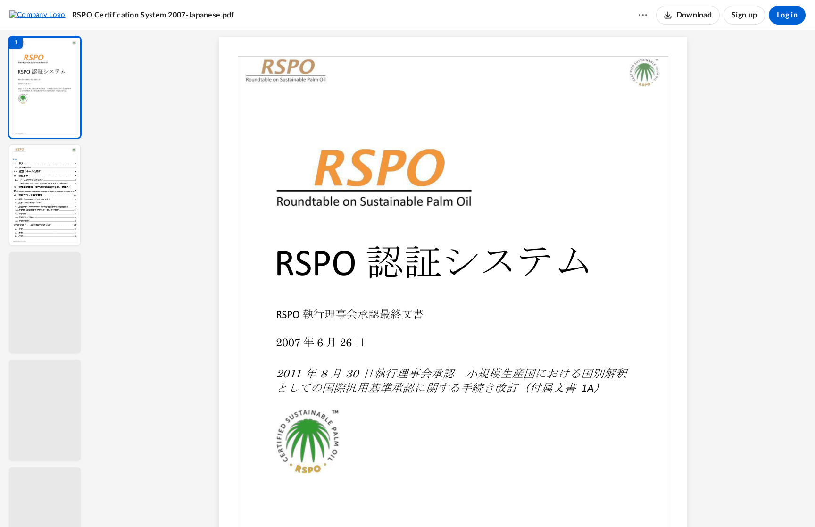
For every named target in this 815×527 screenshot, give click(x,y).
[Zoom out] (453, 504)
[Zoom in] (485, 504)
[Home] (37, 14)
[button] (44, 87)
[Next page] (434, 504)
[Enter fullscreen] (539, 503)
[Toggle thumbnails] (366, 503)
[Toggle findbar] (383, 503)
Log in (787, 15)
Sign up (744, 15)
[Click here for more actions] (642, 15)
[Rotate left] (504, 503)
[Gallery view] (522, 503)
